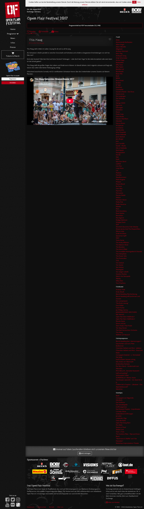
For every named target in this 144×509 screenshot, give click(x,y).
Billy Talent (119, 67)
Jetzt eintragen (86, 453)
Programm (12, 34)
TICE (117, 260)
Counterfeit (119, 89)
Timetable (44, 32)
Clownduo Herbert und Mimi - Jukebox (128, 348)
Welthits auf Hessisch (123, 335)
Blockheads (120, 71)
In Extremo (119, 128)
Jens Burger (119, 139)
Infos (13, 43)
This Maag (119, 332)
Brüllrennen (120, 346)
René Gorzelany (121, 211)
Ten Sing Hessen (121, 328)
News (12, 38)
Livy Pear (119, 166)
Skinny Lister (120, 231)
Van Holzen (120, 267)
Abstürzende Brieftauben (124, 42)
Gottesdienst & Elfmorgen (124, 414)
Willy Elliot (119, 281)
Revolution (119, 215)
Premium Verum (121, 200)
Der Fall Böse (120, 98)
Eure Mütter (120, 305)
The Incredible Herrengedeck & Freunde (129, 251)
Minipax (118, 182)
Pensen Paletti (120, 195)
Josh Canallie (120, 143)
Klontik (118, 155)
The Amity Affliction (122, 242)
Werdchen (119, 389)
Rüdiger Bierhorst (121, 220)
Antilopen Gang (121, 56)
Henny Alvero (120, 123)
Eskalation (119, 110)
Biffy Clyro (119, 65)
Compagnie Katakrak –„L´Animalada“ (128, 355)
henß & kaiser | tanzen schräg (125, 359)
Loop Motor (120, 168)
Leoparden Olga (121, 418)
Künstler (32, 32)
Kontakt (51, 507)
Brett (117, 76)
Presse (13, 47)
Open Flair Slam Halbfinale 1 (125, 317)
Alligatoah (119, 49)
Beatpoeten (120, 62)
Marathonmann (121, 177)
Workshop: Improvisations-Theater (127, 443)
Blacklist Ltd (120, 69)
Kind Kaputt (120, 150)
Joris (117, 141)
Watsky (118, 278)
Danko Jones (120, 94)
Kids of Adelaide (121, 148)
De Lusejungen (121, 96)
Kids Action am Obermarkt (124, 362)
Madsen (118, 173)
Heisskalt (119, 121)
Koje (117, 157)
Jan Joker (119, 416)
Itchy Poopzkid (121, 132)
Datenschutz (42, 507)
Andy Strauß (120, 292)
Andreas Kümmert (122, 51)
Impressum (30, 507)
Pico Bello (119, 425)
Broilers (118, 83)
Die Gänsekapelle (121, 405)
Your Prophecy (120, 283)
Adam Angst (120, 44)
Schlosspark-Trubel (122, 375)
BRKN (118, 78)
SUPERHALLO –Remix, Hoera (126, 378)
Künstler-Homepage (37, 43)
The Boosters (120, 247)
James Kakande (121, 134)
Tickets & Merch (12, 56)
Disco (118, 101)
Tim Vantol (119, 265)
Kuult (117, 159)
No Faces (119, 186)
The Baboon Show (122, 245)
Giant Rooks (120, 116)
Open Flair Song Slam (123, 423)
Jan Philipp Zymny (122, 310)
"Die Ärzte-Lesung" (122, 303)
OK (134, 2)
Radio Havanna (121, 204)
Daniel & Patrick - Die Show (125, 92)
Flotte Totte (120, 114)
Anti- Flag (119, 53)
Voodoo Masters (121, 274)
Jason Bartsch (120, 137)
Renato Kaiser (120, 321)
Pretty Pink (119, 202)
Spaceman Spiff (121, 236)
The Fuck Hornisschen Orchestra (126, 330)
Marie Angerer (120, 179)
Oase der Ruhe (121, 420)
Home (12, 29)
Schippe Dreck (120, 222)
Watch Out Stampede (123, 276)
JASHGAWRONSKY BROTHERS (126, 312)
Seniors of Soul (121, 427)
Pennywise (119, 193)
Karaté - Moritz (121, 146)
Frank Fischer (120, 308)
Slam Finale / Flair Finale (124, 326)
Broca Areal (120, 80)
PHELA (118, 197)
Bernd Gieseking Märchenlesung (126, 294)
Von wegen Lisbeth (122, 272)
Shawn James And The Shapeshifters (128, 229)
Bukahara (119, 87)
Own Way (119, 188)
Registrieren (12, 79)
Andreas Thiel (120, 290)
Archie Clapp (120, 60)
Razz (117, 209)
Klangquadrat (120, 152)
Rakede (118, 206)
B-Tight (118, 85)
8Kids (118, 40)
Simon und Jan (121, 323)
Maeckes (119, 175)
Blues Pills (119, 74)
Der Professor (120, 402)
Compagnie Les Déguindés (125, 398)
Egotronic (119, 105)
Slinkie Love (120, 429)
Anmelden (13, 83)
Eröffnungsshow (121, 407)
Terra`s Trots (120, 432)
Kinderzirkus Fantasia (123, 364)
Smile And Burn (121, 233)
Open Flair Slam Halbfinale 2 (125, 319)
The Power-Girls (121, 256)
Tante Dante (120, 240)
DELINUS (119, 400)
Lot (117, 170)
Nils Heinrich (120, 314)
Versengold (119, 269)
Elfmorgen (119, 107)
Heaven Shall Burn (122, 119)
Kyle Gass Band (121, 161)
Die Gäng (119, 357)
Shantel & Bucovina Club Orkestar (127, 227)
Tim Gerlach (120, 263)
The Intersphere (121, 254)
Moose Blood (120, 184)
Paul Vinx (119, 191)
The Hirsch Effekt (121, 249)
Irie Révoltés (120, 130)
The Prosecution (121, 258)
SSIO (117, 238)
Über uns (60, 507)
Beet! (117, 396)
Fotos (56, 32)
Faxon (118, 112)
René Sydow (120, 213)
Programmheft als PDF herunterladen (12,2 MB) (85, 25)
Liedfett (118, 164)
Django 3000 (120, 103)
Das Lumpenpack (121, 301)
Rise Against (120, 218)
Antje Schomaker (121, 58)
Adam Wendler (121, 47)
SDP (117, 224)
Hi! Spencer (119, 125)
